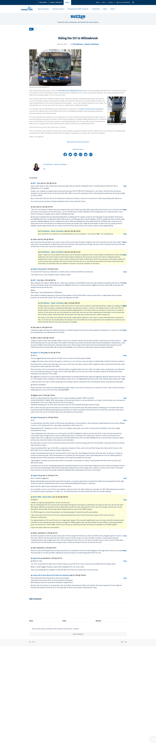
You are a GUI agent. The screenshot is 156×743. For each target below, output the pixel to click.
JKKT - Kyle (36, 183)
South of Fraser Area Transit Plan (91, 109)
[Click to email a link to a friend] (91, 154)
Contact (110, 2)
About (67, 2)
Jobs (103, 2)
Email (64, 621)
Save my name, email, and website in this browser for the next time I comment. (55, 629)
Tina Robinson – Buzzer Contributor (85, 44)
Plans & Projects (56, 2)
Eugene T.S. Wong (38, 353)
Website (98, 621)
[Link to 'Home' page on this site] (27, 9)
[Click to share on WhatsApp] (80, 154)
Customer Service (58, 9)
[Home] (31, 29)
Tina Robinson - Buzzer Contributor (52, 231)
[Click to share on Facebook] (65, 154)
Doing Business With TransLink (78, 9)
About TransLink (43, 9)
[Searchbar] (133, 2)
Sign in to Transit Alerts (123, 2)
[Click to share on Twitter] (70, 154)
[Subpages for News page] (107, 9)
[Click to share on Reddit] (85, 154)
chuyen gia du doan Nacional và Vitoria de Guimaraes (51, 575)
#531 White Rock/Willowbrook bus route (72, 91)
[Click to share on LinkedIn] (75, 154)
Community (95, 9)
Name (31, 621)
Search (112, 9)
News (97, 2)
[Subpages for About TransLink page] (49, 9)
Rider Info (43, 2)
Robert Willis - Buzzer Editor (42, 497)
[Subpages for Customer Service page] (64, 9)
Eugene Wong (37, 269)
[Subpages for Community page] (100, 9)
